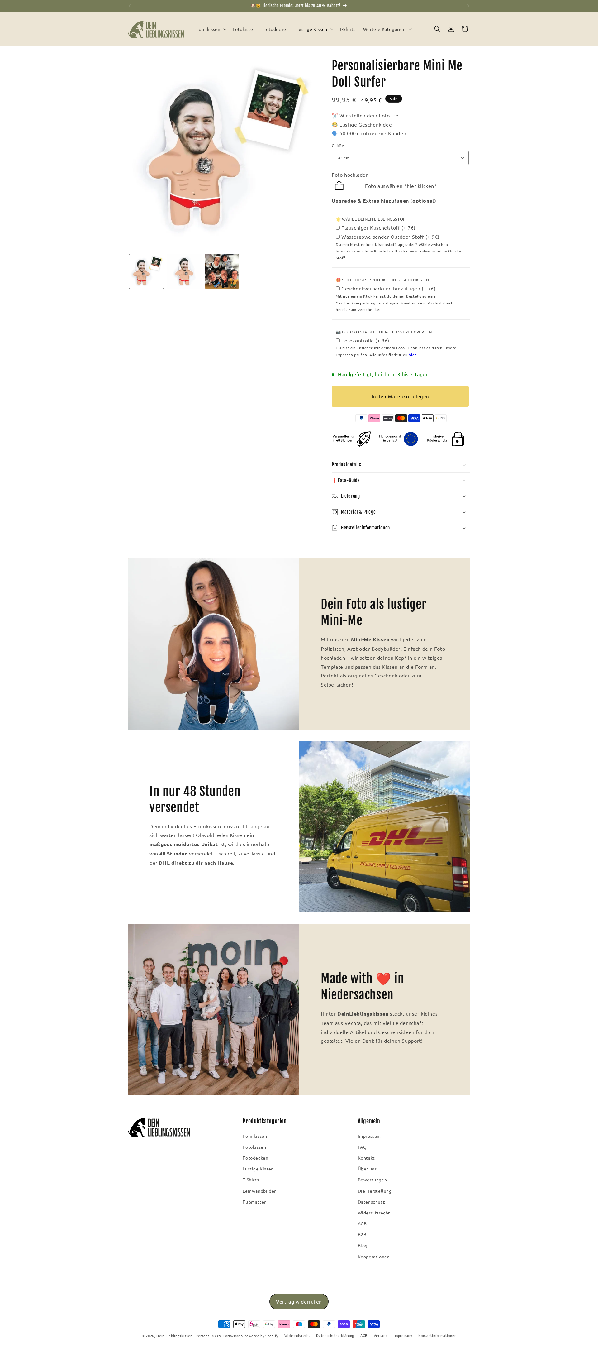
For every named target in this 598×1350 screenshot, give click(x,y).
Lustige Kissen (258, 1168)
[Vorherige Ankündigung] (130, 6)
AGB (362, 1223)
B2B (362, 1234)
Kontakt (366, 1158)
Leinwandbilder (259, 1191)
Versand (381, 1335)
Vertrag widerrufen (299, 1301)
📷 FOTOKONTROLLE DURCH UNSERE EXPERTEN (384, 331)
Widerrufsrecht (374, 1212)
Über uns (367, 1168)
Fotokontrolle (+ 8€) (365, 340)
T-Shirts (251, 1179)
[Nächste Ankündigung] (468, 6)
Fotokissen (254, 1147)
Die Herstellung (375, 1191)
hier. (413, 354)
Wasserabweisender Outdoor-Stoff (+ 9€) (390, 236)
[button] (210, 29)
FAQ (362, 1147)
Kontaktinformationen (437, 1335)
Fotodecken (255, 1158)
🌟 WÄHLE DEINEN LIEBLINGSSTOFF (372, 219)
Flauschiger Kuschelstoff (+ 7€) (378, 227)
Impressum (369, 1136)
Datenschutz (371, 1201)
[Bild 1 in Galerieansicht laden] (146, 271)
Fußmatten (255, 1201)
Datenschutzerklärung (335, 1335)
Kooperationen (374, 1256)
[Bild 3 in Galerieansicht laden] (222, 271)
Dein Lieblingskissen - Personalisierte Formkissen (199, 1335)
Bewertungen (372, 1179)
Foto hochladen (350, 174)
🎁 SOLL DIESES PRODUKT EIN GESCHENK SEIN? (383, 279)
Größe (338, 145)
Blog (363, 1245)
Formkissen (255, 1136)
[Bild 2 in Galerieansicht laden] (184, 271)
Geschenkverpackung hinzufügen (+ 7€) (388, 288)
